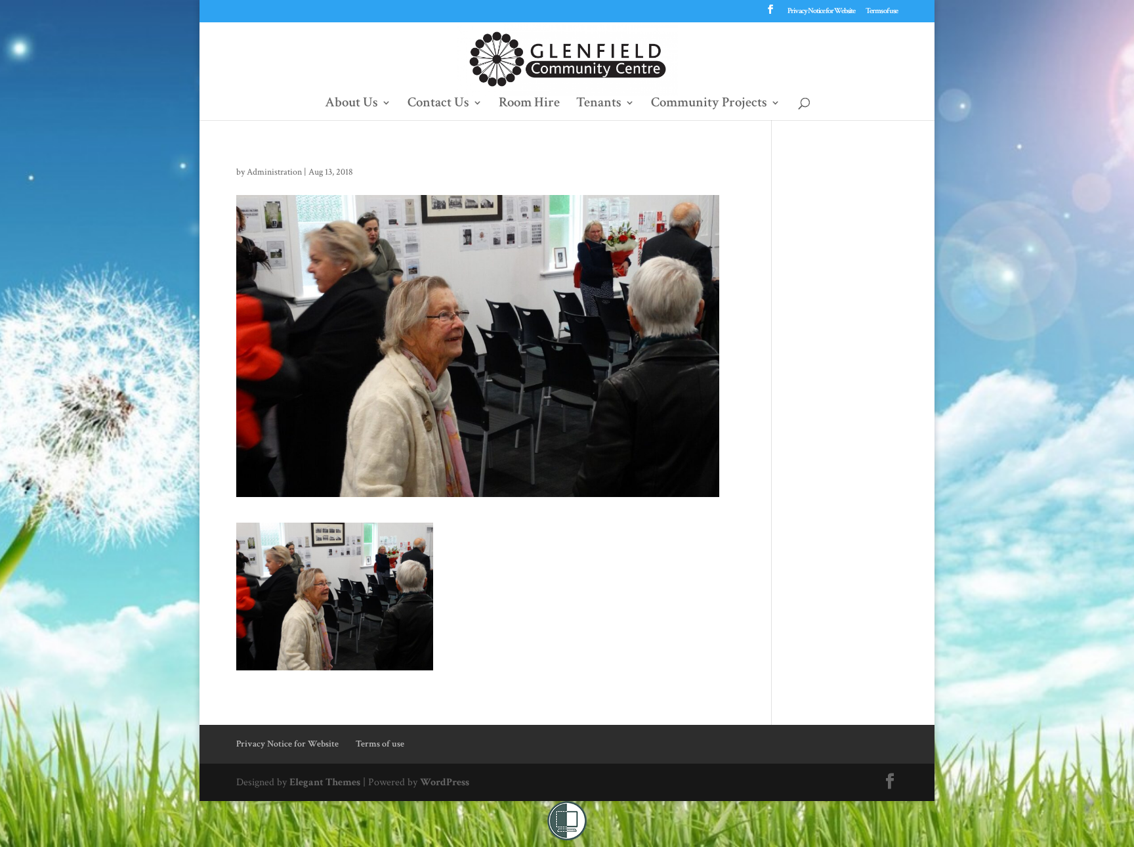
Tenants (598, 104)
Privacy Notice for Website (821, 11)
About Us (351, 104)
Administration (274, 172)
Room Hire (529, 104)
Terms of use (882, 11)
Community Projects (709, 104)
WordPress (444, 782)
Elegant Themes (324, 782)
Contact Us (438, 104)
